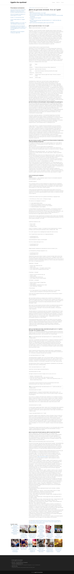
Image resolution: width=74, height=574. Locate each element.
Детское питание (47, 520)
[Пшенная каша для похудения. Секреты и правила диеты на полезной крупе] (32, 532)
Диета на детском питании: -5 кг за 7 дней (38, 12)
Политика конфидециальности (17, 563)
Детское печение (32, 521)
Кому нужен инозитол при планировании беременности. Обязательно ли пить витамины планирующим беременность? (18, 11)
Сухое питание (45, 521)
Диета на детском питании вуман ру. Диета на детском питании (42, 22)
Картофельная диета (41, 522)
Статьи (62, 2)
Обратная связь (15, 566)
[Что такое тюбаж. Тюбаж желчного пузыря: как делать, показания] (50, 532)
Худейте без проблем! (18, 2)
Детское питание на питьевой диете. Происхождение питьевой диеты (43, 14)
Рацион (32, 18)
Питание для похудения (53, 521)
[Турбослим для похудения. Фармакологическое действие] (15, 529)
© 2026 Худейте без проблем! (17, 560)
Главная (53, 2)
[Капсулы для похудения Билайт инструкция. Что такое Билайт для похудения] (24, 532)
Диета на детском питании (38, 520)
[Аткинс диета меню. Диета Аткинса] (24, 546)
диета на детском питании (43, 456)
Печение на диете (39, 521)
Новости (58, 2)
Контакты (13, 562)
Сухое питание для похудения (35, 17)
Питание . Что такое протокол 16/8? (17, 17)
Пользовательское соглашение (22, 562)
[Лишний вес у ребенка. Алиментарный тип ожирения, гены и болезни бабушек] (58, 532)
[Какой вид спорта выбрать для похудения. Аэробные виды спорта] (41, 546)
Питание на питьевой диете (55, 520)
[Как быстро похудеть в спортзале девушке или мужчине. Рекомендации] (15, 546)
